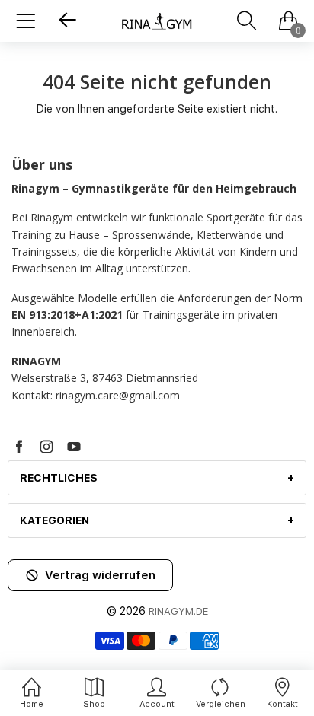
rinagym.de (178, 611)
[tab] (157, 478)
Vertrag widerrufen (100, 575)
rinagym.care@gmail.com (118, 395)
